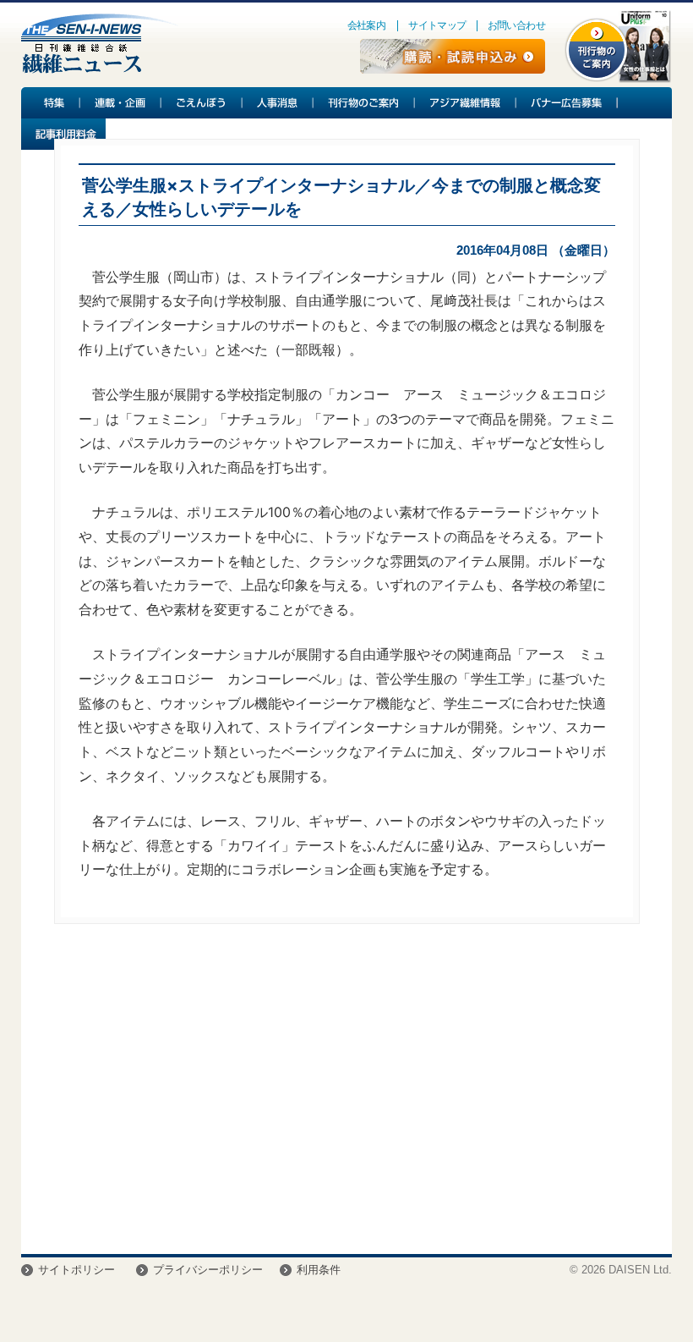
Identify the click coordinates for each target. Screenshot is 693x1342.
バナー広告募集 (567, 102)
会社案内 (366, 25)
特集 (50, 102)
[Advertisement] (347, 1093)
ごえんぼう (202, 102)
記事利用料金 (63, 134)
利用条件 (319, 1269)
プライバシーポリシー (208, 1269)
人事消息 (278, 102)
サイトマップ (437, 25)
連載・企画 (120, 102)
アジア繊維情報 (465, 102)
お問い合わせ (516, 25)
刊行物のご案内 (364, 102)
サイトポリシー (76, 1269)
